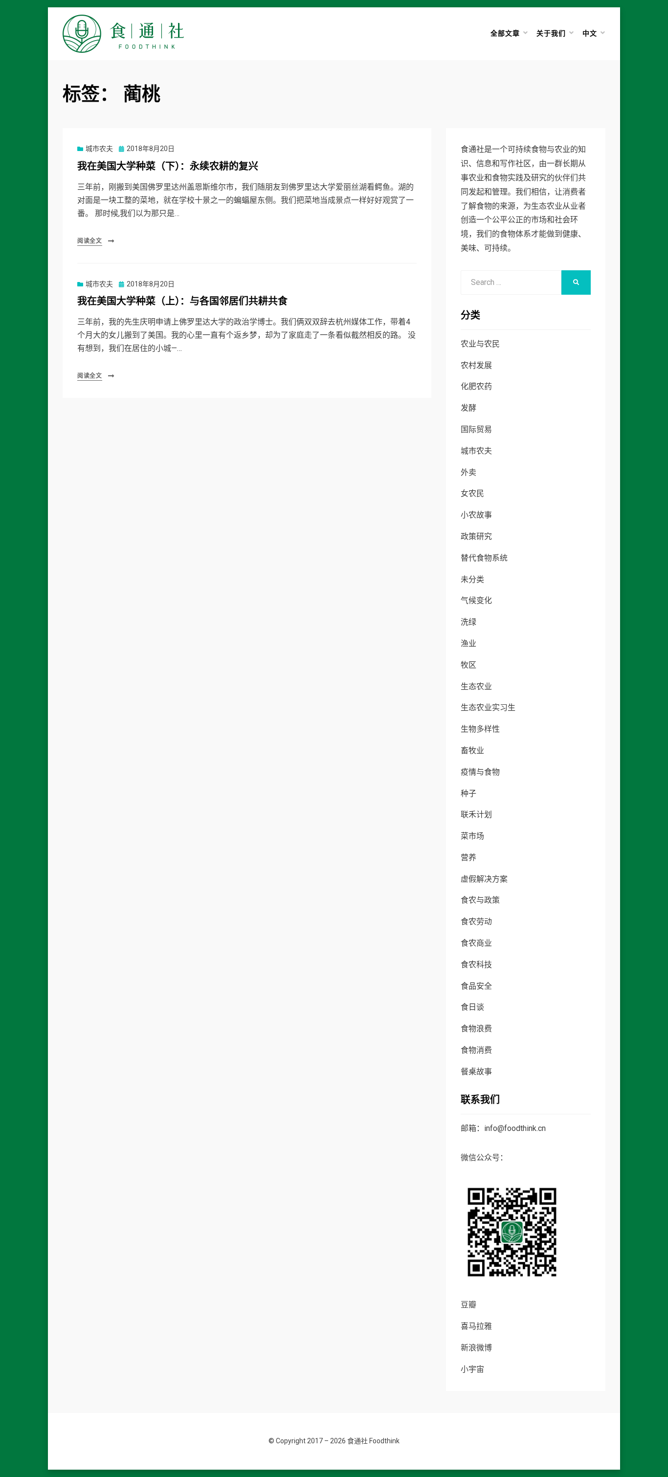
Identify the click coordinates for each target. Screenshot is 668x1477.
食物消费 (476, 1050)
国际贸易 (476, 429)
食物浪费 (476, 1028)
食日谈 (472, 1007)
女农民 (472, 493)
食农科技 (476, 964)
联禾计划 (476, 814)
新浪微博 (476, 1347)
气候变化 (476, 600)
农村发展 (476, 365)
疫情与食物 (480, 772)
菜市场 (472, 836)
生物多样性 (480, 729)
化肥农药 (476, 386)
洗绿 (468, 622)
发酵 (468, 408)
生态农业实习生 (488, 707)
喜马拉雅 (476, 1326)
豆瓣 (468, 1304)
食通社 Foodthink (373, 1441)
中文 (589, 33)
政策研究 (476, 536)
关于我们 (551, 33)
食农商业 (476, 943)
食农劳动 (476, 921)
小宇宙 (472, 1369)
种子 (468, 793)
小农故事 (476, 515)
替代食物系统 (484, 558)
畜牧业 (472, 750)
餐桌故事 (476, 1071)
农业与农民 (480, 343)
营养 (468, 857)
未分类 (472, 579)
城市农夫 (99, 148)
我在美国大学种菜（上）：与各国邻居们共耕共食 (182, 301)
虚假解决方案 (484, 879)
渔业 (468, 643)
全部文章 (505, 33)
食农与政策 (480, 900)
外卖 (468, 472)
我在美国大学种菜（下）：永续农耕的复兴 (167, 166)
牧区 (468, 665)
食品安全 (476, 986)
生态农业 (476, 686)
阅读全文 (89, 241)
